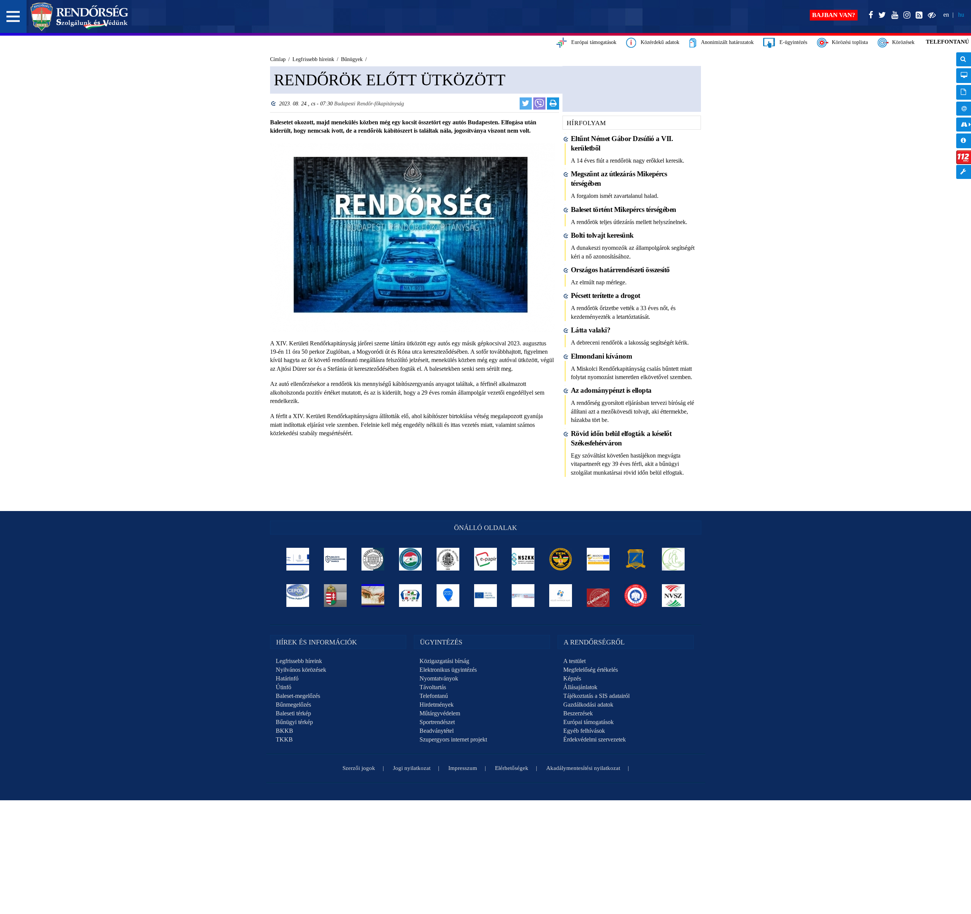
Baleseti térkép (293, 713)
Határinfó (287, 678)
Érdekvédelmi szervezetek (594, 739)
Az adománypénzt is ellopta (611, 390)
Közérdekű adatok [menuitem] (963, 140)
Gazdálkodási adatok (588, 704)
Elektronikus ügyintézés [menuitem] (963, 75)
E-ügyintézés (791, 42)
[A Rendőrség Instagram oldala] (905, 15)
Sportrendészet (437, 722)
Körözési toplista (848, 42)
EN (946, 14)
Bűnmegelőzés (293, 704)
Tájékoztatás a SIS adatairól (596, 696)
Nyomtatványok (439, 678)
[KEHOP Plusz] (298, 559)
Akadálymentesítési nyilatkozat (583, 768)
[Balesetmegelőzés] (636, 595)
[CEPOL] (298, 595)
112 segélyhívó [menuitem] (963, 157)
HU (961, 14)
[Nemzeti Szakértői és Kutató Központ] (523, 559)
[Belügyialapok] (598, 559)
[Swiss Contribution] (523, 595)
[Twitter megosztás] (526, 103)
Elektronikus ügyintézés (448, 669)
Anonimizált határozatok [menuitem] (963, 92)
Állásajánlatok (580, 687)
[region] (412, 284)
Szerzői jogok (359, 768)
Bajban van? (833, 15)
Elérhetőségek (511, 768)
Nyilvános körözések (301, 669)
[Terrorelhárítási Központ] (561, 559)
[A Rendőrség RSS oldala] (917, 15)
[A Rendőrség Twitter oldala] (880, 15)
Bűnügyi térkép (294, 722)
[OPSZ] (410, 595)
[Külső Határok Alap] (561, 595)
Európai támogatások (591, 42)
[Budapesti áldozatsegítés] (673, 559)
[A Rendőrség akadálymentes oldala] (930, 15)
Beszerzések (578, 713)
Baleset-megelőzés (298, 696)
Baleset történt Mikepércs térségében (623, 209)
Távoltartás (433, 687)
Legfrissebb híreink (299, 661)
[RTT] (636, 559)
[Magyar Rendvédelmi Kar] (335, 595)
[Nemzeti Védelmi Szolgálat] (673, 595)
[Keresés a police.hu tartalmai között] (963, 59)
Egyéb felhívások (584, 730)
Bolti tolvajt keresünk (602, 235)
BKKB (284, 730)
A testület (574, 661)
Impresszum (462, 768)
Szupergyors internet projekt (453, 739)
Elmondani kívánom (601, 356)
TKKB (284, 739)
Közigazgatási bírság (444, 661)
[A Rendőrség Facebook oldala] (869, 15)
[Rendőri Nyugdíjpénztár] (373, 595)
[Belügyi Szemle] (373, 559)
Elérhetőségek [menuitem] (963, 109)
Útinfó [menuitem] (963, 125)
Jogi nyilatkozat (412, 768)
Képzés (572, 678)
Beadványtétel (437, 730)
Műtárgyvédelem (440, 713)
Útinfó (283, 687)
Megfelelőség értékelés (590, 669)
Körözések (901, 42)
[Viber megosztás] (539, 103)
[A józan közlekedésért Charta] (598, 595)
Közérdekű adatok (657, 42)
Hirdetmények (437, 704)
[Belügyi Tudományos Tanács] (335, 559)
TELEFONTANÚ (947, 42)
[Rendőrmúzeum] (448, 559)
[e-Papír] (485, 559)
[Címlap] (79, 16)
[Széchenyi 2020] (448, 595)
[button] (13, 16)
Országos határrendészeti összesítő (620, 270)
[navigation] (963, 119)
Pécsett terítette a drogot (605, 295)
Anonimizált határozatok (725, 42)
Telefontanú (434, 696)
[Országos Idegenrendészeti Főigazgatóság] (410, 559)
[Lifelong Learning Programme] (485, 595)
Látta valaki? (591, 330)
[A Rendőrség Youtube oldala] (893, 15)
